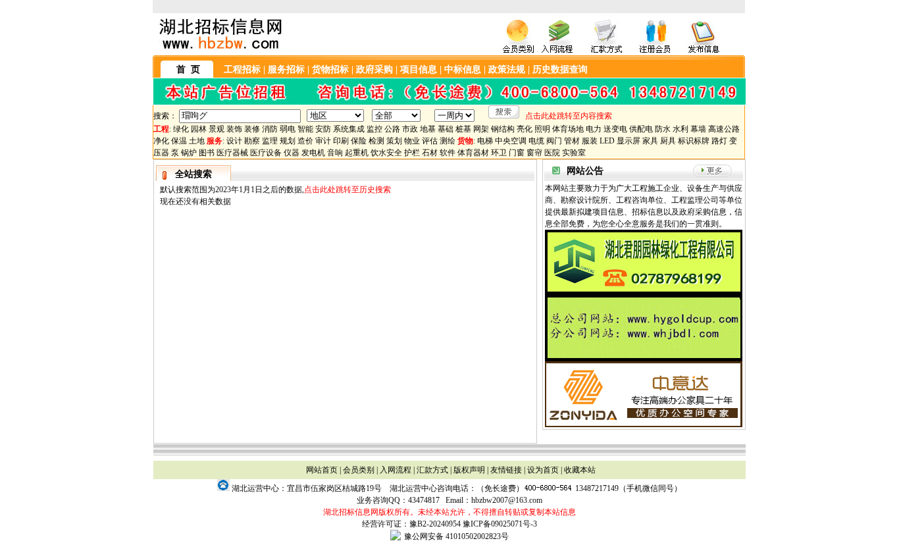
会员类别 (358, 470)
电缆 (536, 140)
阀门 (554, 140)
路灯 (719, 140)
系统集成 (349, 129)
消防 (270, 129)
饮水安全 (386, 152)
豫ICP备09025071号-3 (500, 524)
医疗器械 (232, 152)
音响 (335, 152)
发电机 (313, 152)
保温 (179, 140)
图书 (207, 152)
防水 (663, 129)
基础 (445, 129)
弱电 (287, 129)
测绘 (447, 140)
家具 (650, 140)
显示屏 (628, 140)
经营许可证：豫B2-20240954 (411, 524)
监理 (270, 140)
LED (607, 140)
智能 (305, 129)
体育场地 (568, 129)
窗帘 (534, 152)
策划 (394, 140)
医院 (552, 152)
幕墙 (698, 129)
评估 (430, 140)
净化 (161, 140)
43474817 (424, 500)
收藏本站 (580, 470)
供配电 (641, 129)
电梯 (485, 140)
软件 (447, 152)
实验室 (574, 152)
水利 (680, 129)
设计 (234, 140)
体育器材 (473, 152)
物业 (412, 140)
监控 (374, 129)
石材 (430, 152)
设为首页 (543, 470)
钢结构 (503, 129)
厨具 (668, 140)
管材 (572, 140)
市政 (410, 129)
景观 (216, 129)
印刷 (341, 140)
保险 (359, 140)
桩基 (463, 129)
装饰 (234, 129)
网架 (481, 129)
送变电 (615, 129)
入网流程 (395, 470)
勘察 (252, 140)
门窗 (517, 152)
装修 (252, 129)
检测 (376, 140)
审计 (323, 140)
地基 (428, 129)
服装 (590, 140)
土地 (197, 140)
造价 (305, 140)
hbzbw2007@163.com (506, 500)
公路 (392, 129)
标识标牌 (693, 140)
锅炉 (189, 152)
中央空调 (511, 140)
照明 (542, 129)
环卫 (499, 152)
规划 (287, 140)
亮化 (524, 129)
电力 (594, 129)
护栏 (412, 152)
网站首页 (322, 470)
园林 (199, 129)
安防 (323, 129)
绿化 (181, 129)
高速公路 (724, 129)
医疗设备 (266, 152)
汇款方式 (432, 470)
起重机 (357, 152)
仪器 (291, 152)
